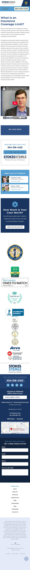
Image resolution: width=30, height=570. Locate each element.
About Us (15, 492)
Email (3, 454)
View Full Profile (16, 181)
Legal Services (15, 497)
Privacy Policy (15, 553)
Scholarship (15, 509)
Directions (20, 419)
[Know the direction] (15, 423)
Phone (4, 461)
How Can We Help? (7, 468)
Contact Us (15, 512)
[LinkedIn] (21, 385)
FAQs (15, 500)
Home (15, 489)
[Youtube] (12, 385)
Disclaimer (22, 553)
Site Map (8, 553)
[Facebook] (8, 385)
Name (4, 447)
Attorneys (15, 494)
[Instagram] (16, 385)
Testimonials (15, 503)
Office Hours (11, 419)
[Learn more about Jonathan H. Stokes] (5, 179)
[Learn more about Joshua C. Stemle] (5, 187)
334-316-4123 (21, 9)
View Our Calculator (15, 227)
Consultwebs (17, 544)
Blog (15, 506)
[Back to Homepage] (15, 369)
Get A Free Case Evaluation (15, 152)
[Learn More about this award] (15, 252)
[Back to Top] (26, 559)
